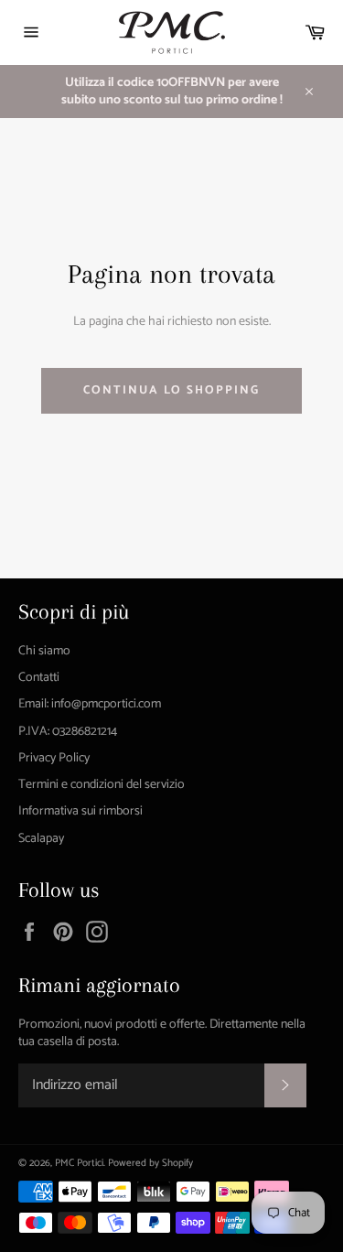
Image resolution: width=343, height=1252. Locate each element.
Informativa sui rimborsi (80, 811)
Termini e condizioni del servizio (101, 784)
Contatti (38, 677)
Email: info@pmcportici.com (89, 704)
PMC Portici (79, 1163)
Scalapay (41, 838)
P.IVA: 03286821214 (67, 731)
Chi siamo (44, 651)
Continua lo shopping (171, 390)
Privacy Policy (54, 758)
